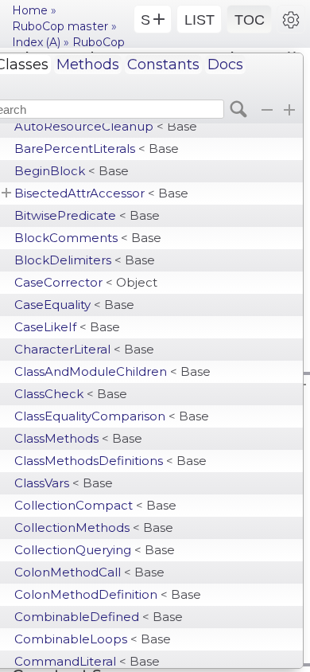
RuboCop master (60, 26)
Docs (225, 64)
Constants (163, 64)
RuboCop (98, 42)
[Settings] (291, 19)
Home (30, 10)
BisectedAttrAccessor (101, 193)
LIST (199, 20)
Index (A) (36, 42)
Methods (87, 64)
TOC (249, 20)
